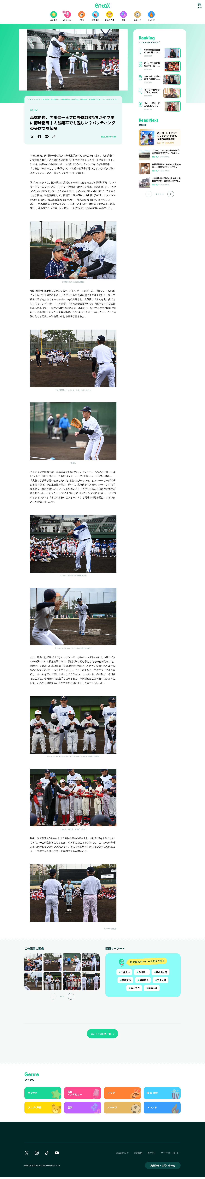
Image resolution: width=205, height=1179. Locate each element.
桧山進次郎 (160, 972)
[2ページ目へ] (158, 194)
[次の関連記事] (170, 194)
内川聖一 (141, 972)
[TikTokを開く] (46, 1153)
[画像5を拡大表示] (33, 981)
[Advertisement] (160, 206)
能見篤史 (143, 980)
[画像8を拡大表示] (91, 981)
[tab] (60, 996)
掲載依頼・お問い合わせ (162, 1165)
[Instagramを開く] (36, 1153)
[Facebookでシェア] (39, 136)
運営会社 (151, 1152)
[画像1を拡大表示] (33, 962)
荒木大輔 (160, 980)
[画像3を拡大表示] (72, 962)
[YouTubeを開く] (57, 1153)
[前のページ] (53, 996)
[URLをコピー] (54, 136)
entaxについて (122, 1152)
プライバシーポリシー (171, 1152)
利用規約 (138, 1152)
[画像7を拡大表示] (72, 981)
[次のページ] (71, 996)
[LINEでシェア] (46, 136)
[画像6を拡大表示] (52, 981)
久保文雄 (124, 972)
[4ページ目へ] (163, 194)
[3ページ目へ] (160, 194)
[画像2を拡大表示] (52, 962)
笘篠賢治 (125, 980)
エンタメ (34, 109)
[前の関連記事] (148, 194)
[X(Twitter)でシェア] (32, 136)
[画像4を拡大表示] (91, 962)
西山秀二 (134, 988)
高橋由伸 (151, 988)
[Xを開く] (26, 1153)
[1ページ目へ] (156, 194)
